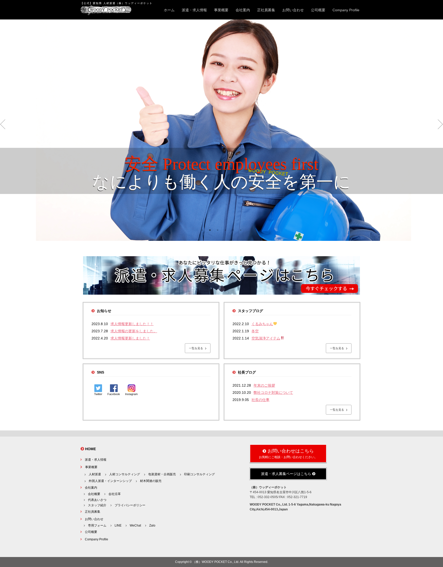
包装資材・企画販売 (162, 474)
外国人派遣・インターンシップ (110, 481)
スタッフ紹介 (97, 505)
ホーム (169, 10)
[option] (221, 130)
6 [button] (240, 230)
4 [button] (225, 230)
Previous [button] (2, 124)
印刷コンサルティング (199, 474)
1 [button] (202, 230)
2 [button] (210, 230)
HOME (90, 449)
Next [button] (440, 124)
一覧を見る (196, 348)
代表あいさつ (97, 500)
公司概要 (318, 10)
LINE (118, 525)
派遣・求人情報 (194, 10)
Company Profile (346, 10)
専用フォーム (97, 525)
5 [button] (233, 230)
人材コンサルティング (124, 474)
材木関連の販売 (151, 481)
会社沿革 (114, 494)
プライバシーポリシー (130, 505)
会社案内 (243, 10)
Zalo (152, 525)
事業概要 (221, 10)
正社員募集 (266, 10)
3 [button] (217, 230)
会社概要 (94, 494)
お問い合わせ (293, 10)
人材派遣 (95, 474)
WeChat (135, 525)
